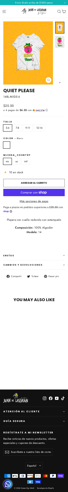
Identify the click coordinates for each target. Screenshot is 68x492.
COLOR (13, 138)
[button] (34, 110)
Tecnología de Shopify (45, 488)
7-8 (17, 128)
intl (26, 161)
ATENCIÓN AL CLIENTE (21, 411)
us (16, 161)
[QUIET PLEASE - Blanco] (5, 373)
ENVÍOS (8, 255)
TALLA (7, 121)
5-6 (7, 128)
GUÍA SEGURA (14, 421)
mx (7, 161)
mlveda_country (17, 155)
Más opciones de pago (34, 201)
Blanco (6, 145)
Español (31, 466)
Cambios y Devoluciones (23, 264)
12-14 (39, 128)
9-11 (27, 128)
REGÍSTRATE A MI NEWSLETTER (28, 432)
